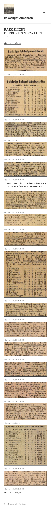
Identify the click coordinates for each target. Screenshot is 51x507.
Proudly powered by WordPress (15, 504)
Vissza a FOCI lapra (12, 43)
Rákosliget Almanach (18, 18)
